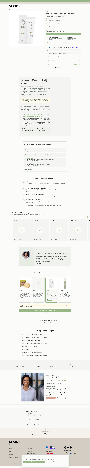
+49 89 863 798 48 (51, 397)
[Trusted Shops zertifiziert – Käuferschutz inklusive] (75, 453)
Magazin (10, 448)
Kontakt (28, 446)
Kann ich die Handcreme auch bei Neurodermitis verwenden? (34, 343)
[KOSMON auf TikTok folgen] (68, 447)
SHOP (31, 6)
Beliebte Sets (42, 6)
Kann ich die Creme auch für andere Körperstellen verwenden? (34, 355)
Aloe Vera (34, 415)
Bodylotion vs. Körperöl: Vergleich (33, 419)
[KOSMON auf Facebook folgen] (65, 447)
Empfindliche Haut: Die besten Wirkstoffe (34, 424)
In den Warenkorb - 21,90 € (63, 33)
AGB (10, 451)
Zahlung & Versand (30, 449)
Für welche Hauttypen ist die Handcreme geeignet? (32, 334)
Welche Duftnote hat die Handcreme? (29, 346)
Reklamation (29, 451)
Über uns (58, 6)
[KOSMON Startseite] (15, 6)
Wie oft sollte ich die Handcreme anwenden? (31, 340)
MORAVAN (49, 6)
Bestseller (36, 6)
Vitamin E (40, 415)
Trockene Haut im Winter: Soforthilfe (33, 421)
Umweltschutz (11, 449)
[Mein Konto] (77, 6)
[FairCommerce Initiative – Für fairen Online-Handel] (71, 453)
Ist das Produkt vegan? (26, 349)
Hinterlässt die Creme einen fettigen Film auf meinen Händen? (34, 337)
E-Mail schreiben (62, 397)
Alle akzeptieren (34, 461)
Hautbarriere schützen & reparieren (33, 422)
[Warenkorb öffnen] (80, 6)
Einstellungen (57, 461)
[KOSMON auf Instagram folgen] (71, 447)
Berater (54, 6)
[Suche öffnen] (74, 6)
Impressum (11, 452)
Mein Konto (29, 448)
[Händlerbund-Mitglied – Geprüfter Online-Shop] (66, 453)
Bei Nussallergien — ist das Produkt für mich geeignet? (33, 352)
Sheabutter (28, 415)
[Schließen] (89, 1)
